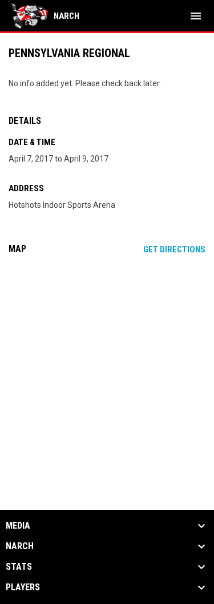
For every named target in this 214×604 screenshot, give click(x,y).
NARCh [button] (20, 546)
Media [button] (18, 525)
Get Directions (174, 249)
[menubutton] (196, 16)
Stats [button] (19, 566)
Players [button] (23, 587)
